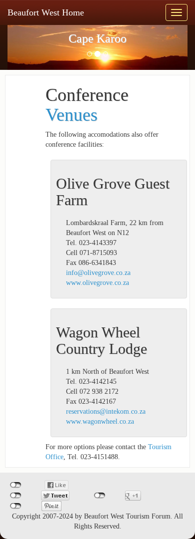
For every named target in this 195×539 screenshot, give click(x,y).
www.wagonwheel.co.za (100, 421)
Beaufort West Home (46, 12)
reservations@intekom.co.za (106, 411)
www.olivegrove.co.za (97, 282)
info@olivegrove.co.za (98, 272)
